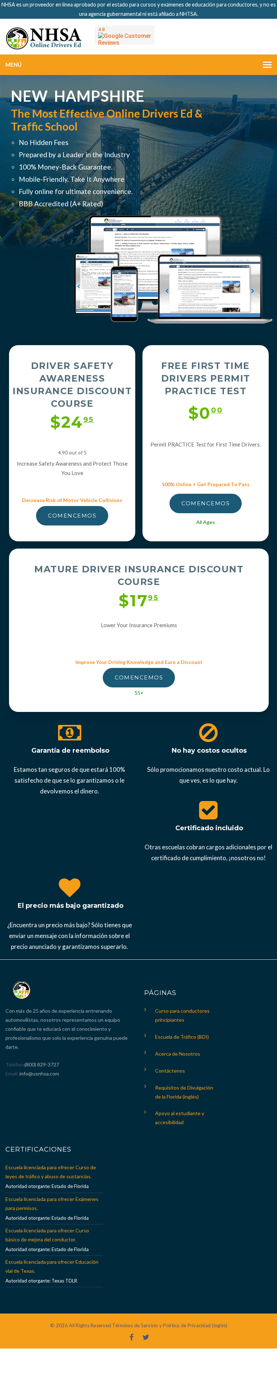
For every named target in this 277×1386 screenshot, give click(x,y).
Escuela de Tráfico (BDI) (182, 1037)
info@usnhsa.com (39, 1073)
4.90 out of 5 (72, 452)
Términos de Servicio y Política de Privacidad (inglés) (169, 1325)
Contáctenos (170, 1071)
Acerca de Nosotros (177, 1054)
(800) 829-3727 (41, 1064)
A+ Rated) (87, 203)
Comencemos (72, 515)
